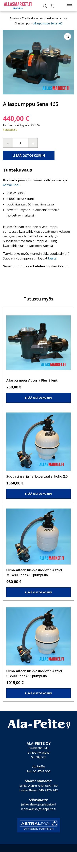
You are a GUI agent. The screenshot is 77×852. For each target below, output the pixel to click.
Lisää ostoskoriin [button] (38, 397)
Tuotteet (27, 18)
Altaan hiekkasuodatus (50, 18)
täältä (52, 258)
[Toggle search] (45, 5)
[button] (67, 36)
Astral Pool (11, 185)
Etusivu (14, 18)
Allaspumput (22, 23)
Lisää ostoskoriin (28, 155)
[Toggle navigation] (69, 5)
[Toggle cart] (52, 5)
